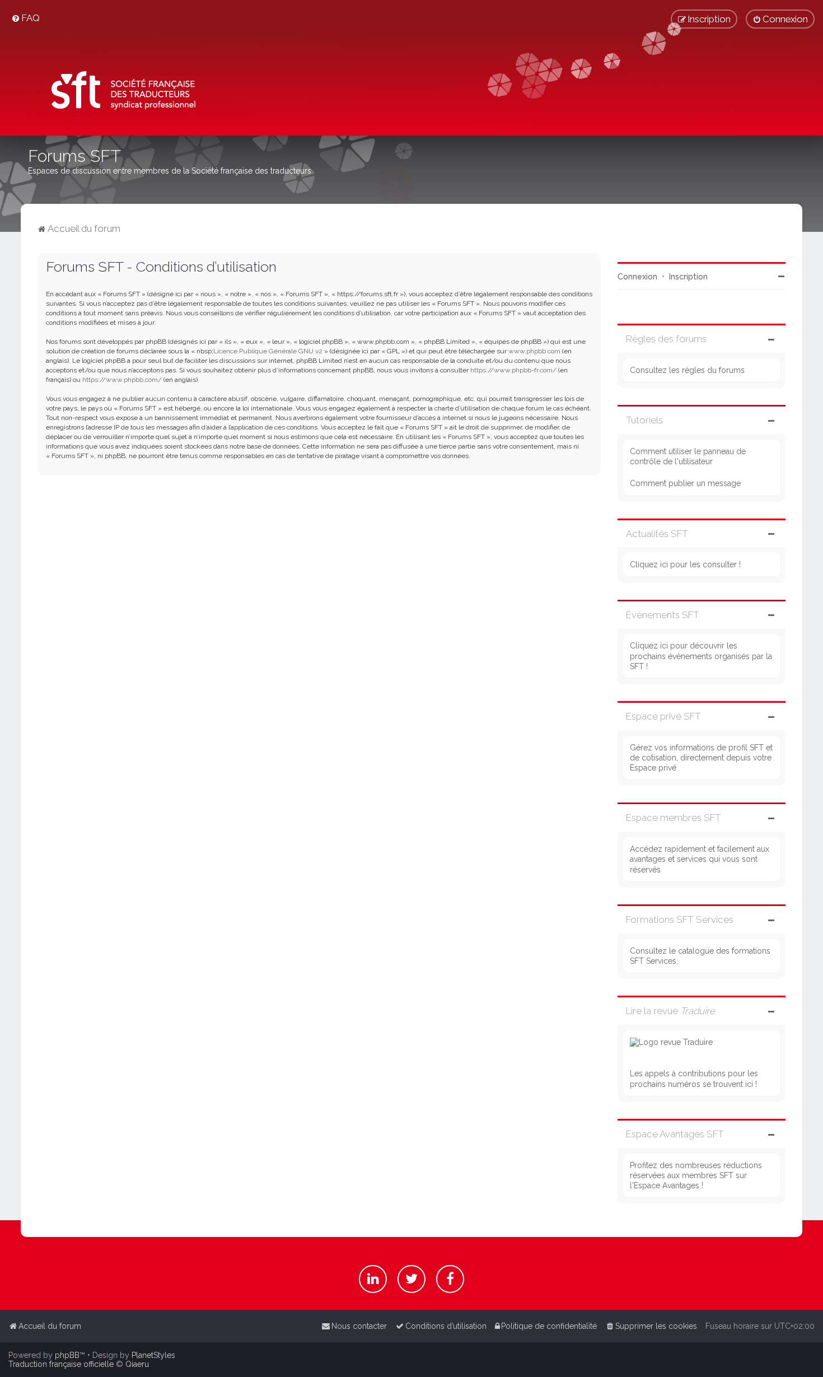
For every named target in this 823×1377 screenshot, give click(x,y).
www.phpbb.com (534, 351)
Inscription (688, 276)
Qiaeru (137, 1364)
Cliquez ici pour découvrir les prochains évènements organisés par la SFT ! (701, 655)
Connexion (637, 276)
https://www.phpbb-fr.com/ (513, 370)
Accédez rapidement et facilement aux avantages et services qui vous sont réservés (699, 859)
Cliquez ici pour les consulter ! (685, 564)
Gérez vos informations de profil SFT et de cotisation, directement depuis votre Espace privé (701, 757)
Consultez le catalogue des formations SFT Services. (700, 955)
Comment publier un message (685, 483)
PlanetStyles (153, 1355)
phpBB (67, 1355)
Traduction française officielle (61, 1364)
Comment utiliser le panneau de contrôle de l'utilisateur (688, 456)
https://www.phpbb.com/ (122, 380)
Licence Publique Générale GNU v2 (267, 351)
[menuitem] (25, 18)
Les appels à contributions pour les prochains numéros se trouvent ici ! (694, 1078)
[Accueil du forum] (119, 92)
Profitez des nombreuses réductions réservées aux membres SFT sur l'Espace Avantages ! (696, 1175)
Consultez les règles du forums (687, 370)
